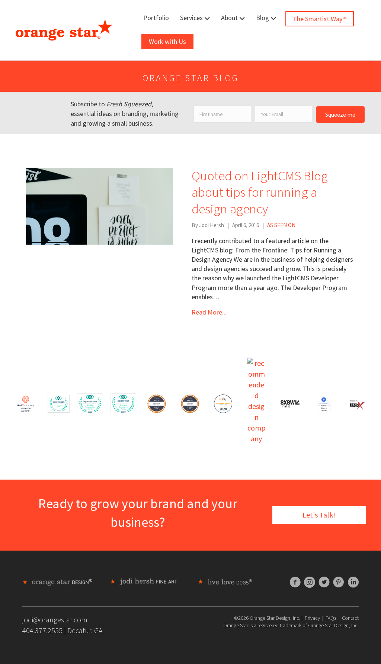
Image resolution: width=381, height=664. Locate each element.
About (229, 17)
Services (191, 17)
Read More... (209, 312)
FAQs (331, 618)
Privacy (312, 618)
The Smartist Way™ (319, 18)
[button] (340, 114)
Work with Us (167, 41)
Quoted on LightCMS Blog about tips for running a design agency (260, 192)
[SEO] (25, 402)
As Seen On (281, 225)
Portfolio (156, 17)
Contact (350, 618)
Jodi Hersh (211, 225)
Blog (262, 17)
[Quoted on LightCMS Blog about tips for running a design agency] (99, 205)
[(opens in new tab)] (59, 402)
